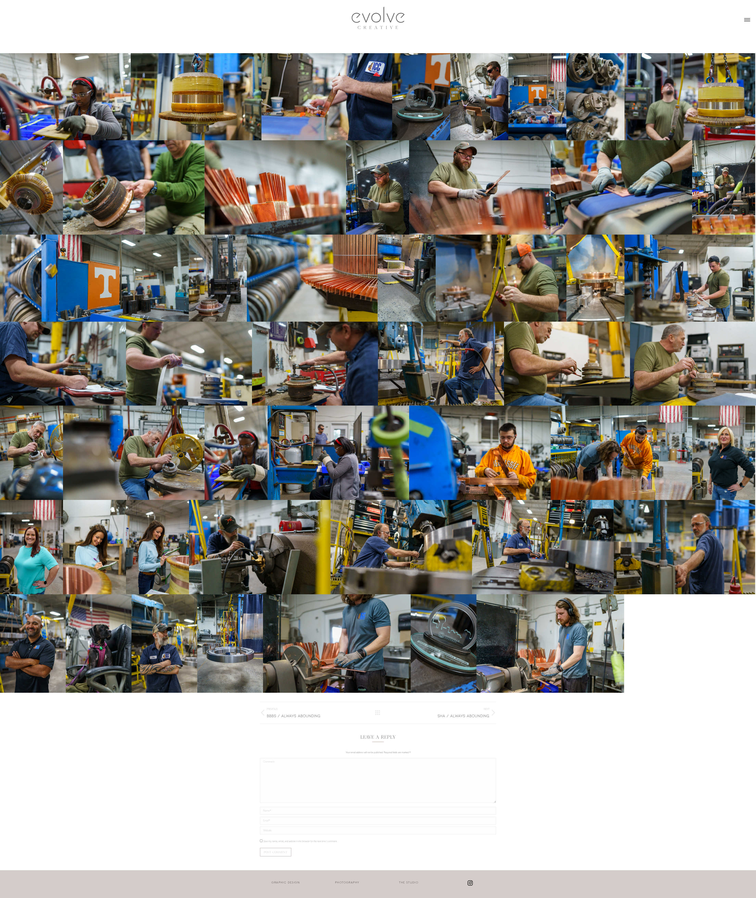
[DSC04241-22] (236, 453)
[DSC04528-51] (326, 96)
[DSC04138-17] (723, 453)
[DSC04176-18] (621, 453)
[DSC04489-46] (31, 187)
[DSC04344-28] (315, 364)
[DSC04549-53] (443, 643)
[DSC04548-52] (421, 96)
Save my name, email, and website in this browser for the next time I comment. (300, 841)
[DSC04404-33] (595, 278)
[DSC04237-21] (65, 96)
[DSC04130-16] (31, 547)
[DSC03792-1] (550, 643)
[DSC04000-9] (684, 547)
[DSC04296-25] (693, 364)
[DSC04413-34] (407, 278)
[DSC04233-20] (338, 453)
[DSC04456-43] (275, 187)
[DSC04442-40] (621, 187)
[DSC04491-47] (196, 96)
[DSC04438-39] (723, 187)
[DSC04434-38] (29, 278)
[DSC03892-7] (99, 643)
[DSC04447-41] (377, 187)
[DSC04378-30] (189, 364)
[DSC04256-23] (134, 453)
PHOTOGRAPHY (347, 882)
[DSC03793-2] (337, 643)
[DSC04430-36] (312, 278)
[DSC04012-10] (543, 547)
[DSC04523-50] (479, 96)
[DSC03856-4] (164, 643)
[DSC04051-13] (157, 547)
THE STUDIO (408, 882)
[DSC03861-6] (230, 643)
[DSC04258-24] (31, 453)
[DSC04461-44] (134, 187)
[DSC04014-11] (401, 547)
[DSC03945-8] (33, 643)
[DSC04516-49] (537, 96)
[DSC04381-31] (689, 278)
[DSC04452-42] (480, 187)
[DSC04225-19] (480, 453)
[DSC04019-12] (260, 547)
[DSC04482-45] (689, 96)
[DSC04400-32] (501, 278)
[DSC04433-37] (123, 278)
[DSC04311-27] (441, 364)
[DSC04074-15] (94, 547)
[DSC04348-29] (63, 364)
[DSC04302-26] (567, 364)
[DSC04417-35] (218, 278)
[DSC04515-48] (595, 96)
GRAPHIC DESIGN (285, 882)
